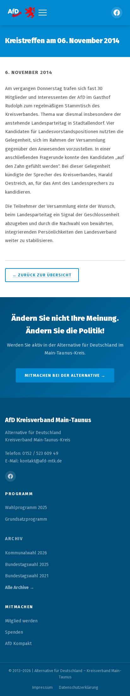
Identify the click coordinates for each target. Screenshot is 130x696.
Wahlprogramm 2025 (26, 507)
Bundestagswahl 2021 (27, 576)
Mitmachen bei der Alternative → (65, 375)
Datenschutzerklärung (78, 687)
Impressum (42, 687)
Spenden (14, 632)
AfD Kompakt (18, 643)
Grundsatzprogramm (26, 519)
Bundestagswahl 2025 (27, 564)
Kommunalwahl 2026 (26, 553)
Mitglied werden (21, 621)
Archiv (14, 538)
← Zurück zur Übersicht (42, 275)
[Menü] (42, 12)
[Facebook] (116, 12)
